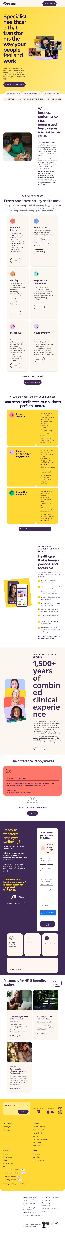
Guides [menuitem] (6, 1164)
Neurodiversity (53, 93)
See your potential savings (14, 84)
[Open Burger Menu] (60, 3)
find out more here (50, 850)
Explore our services (32, 382)
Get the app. (50, 1106)
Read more (32, 813)
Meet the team (39, 747)
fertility (11, 99)
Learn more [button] (15, 260)
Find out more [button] (49, 3)
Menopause (56, 99)
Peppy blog (57, 981)
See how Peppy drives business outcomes (34, 529)
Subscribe (23, 1109)
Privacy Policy (44, 905)
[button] (27, 802)
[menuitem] (7, 1124)
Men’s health (15, 93)
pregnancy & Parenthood (33, 99)
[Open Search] (39, 3)
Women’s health (33, 93)
